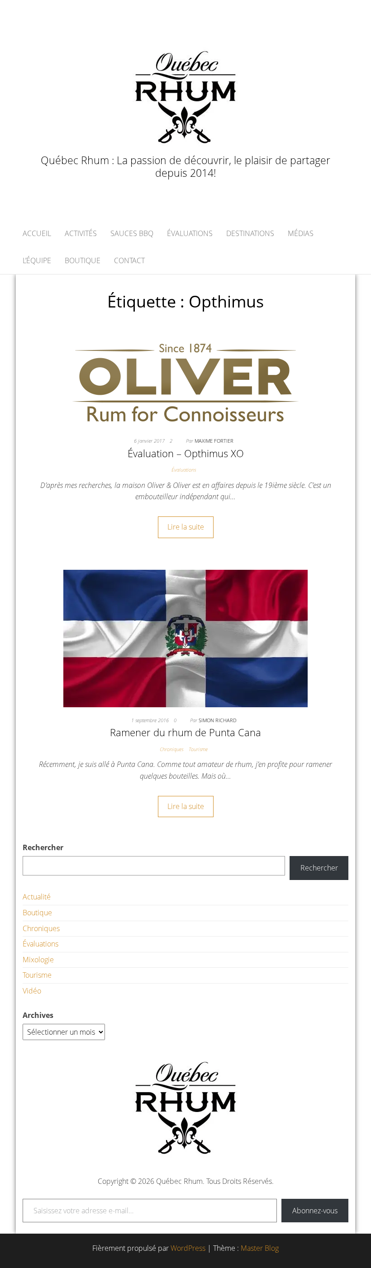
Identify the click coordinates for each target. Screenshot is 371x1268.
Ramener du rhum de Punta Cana (185, 732)
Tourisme (198, 749)
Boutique (82, 260)
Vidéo (32, 991)
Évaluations (190, 233)
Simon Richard (218, 720)
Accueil (37, 233)
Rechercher (43, 847)
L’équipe (37, 260)
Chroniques (171, 749)
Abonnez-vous (315, 1211)
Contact (129, 260)
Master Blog (260, 1248)
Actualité (37, 897)
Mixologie (38, 960)
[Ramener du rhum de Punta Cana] (185, 638)
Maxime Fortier (214, 440)
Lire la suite (185, 527)
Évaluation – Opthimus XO (186, 453)
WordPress (188, 1248)
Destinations (250, 233)
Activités (81, 233)
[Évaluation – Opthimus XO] (185, 382)
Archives (38, 1015)
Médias (301, 233)
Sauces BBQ (131, 233)
